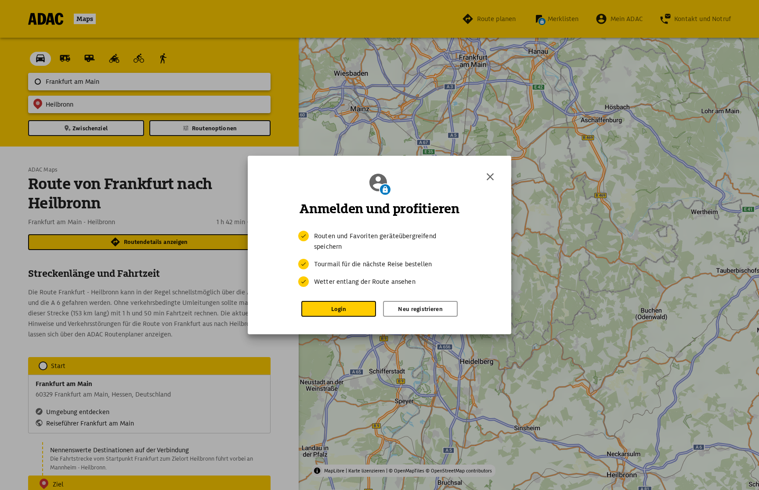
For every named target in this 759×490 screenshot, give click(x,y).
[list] (379, 259)
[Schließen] (490, 176)
